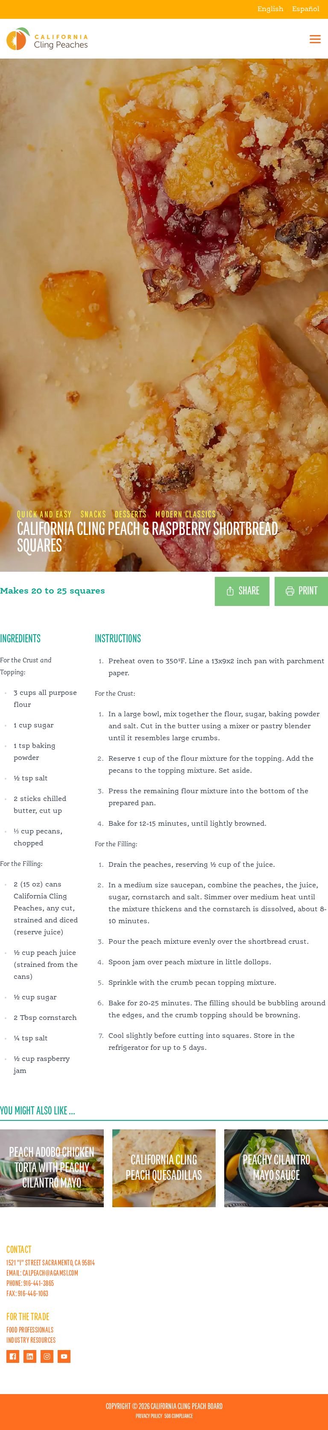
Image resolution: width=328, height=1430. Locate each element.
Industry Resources (31, 1340)
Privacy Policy (149, 1416)
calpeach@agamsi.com (51, 1273)
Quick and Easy (44, 515)
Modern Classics (185, 515)
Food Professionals (29, 1330)
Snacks (93, 515)
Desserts (131, 515)
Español (305, 9)
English (271, 9)
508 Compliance (178, 1416)
